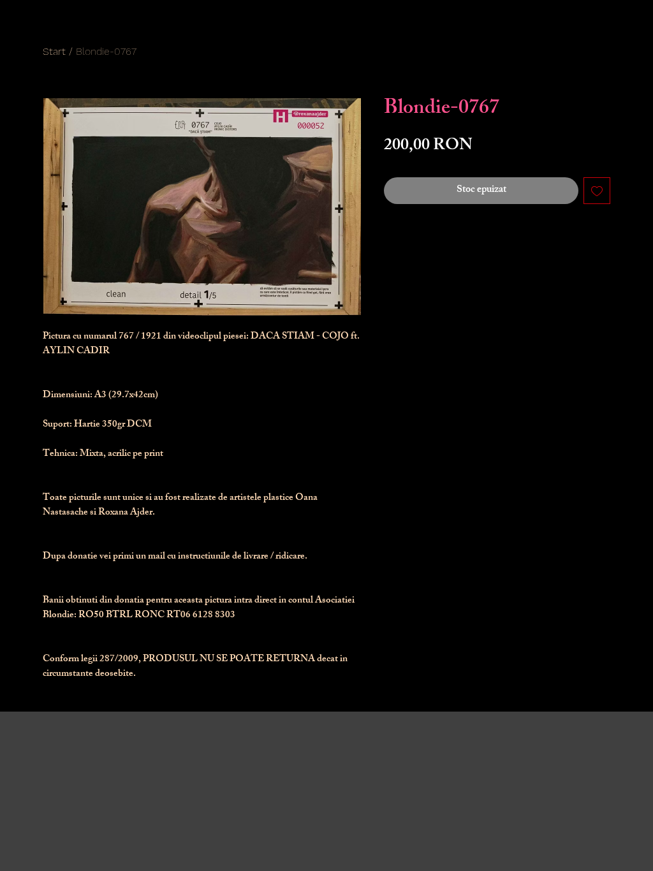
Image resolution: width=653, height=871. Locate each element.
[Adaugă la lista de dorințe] (596, 190)
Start (54, 51)
